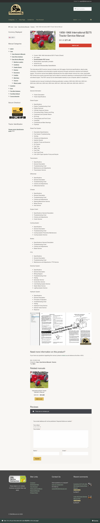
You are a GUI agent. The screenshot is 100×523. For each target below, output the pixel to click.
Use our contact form (57, 485)
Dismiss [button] (96, 521)
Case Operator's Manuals (18, 54)
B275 (34, 364)
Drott (11, 88)
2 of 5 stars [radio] (35, 426)
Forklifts (16, 75)
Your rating (36, 425)
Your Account (40, 20)
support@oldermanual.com (85, 1)
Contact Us (31, 20)
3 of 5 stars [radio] (37, 426)
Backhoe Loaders (18, 62)
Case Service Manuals (23, 27)
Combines (16, 64)
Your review (37, 429)
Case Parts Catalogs (17, 56)
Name (35, 451)
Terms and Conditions (36, 489)
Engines (16, 70)
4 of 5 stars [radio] (38, 426)
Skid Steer (16, 78)
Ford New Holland (15, 94)
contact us (64, 355)
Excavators (17, 72)
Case (15, 27)
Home (11, 27)
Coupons (32, 483)
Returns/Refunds (35, 491)
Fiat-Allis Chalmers (15, 91)
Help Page (22, 20)
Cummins (12, 86)
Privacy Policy (34, 493)
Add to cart (75, 45)
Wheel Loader (17, 83)
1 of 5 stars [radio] (34, 426)
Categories (11, 20)
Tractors (32, 27)
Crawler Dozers (18, 67)
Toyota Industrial (14, 96)
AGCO (12, 49)
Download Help (34, 485)
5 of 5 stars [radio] (40, 426)
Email (64, 451)
